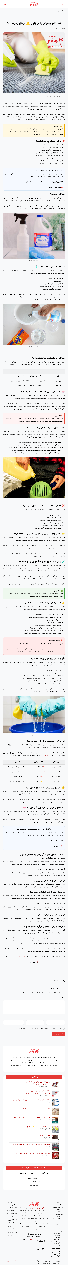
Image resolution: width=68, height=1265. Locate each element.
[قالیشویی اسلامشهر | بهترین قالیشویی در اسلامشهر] (55, 1111)
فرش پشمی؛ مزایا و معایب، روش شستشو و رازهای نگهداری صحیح (31, 1118)
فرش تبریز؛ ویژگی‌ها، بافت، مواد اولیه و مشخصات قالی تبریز (33, 1153)
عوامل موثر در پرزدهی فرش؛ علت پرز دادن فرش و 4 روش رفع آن (31, 1145)
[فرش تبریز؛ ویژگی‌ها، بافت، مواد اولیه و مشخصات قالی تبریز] (55, 1155)
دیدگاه (62, 998)
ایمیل (42, 1018)
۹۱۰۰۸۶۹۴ (29, 1239)
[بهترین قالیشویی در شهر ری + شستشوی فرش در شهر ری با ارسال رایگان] (55, 1084)
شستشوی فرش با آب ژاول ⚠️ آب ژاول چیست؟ (37, 1127)
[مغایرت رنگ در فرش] (55, 1138)
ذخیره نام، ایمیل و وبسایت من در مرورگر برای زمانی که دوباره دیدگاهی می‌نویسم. (39, 1029)
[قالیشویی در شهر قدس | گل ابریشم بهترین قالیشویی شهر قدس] (55, 1102)
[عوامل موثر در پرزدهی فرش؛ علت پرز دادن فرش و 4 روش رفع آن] (55, 1147)
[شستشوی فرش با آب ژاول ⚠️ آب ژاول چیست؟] (55, 1129)
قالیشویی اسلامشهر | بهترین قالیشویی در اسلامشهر (35, 1109)
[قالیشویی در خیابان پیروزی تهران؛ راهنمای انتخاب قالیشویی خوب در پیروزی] (55, 1093)
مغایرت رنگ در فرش (44, 1136)
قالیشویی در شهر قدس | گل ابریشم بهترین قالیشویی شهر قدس (31, 1100)
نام (64, 1018)
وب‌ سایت (21, 1018)
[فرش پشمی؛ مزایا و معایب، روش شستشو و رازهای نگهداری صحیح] (55, 1120)
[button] (63, 4)
